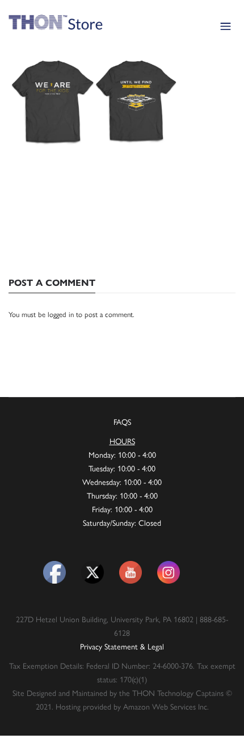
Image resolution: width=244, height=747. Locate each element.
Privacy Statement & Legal (122, 646)
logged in (61, 314)
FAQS (122, 421)
